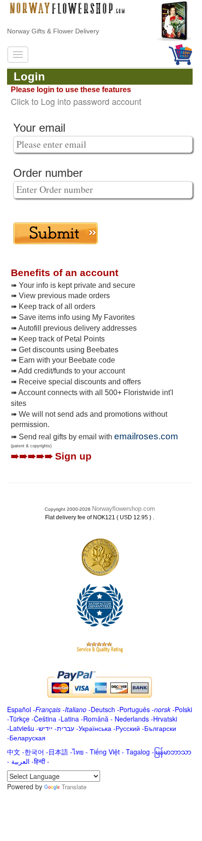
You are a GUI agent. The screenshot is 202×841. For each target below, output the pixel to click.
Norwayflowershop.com (123, 508)
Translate (74, 786)
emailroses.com (146, 436)
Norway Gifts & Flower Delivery (53, 31)
